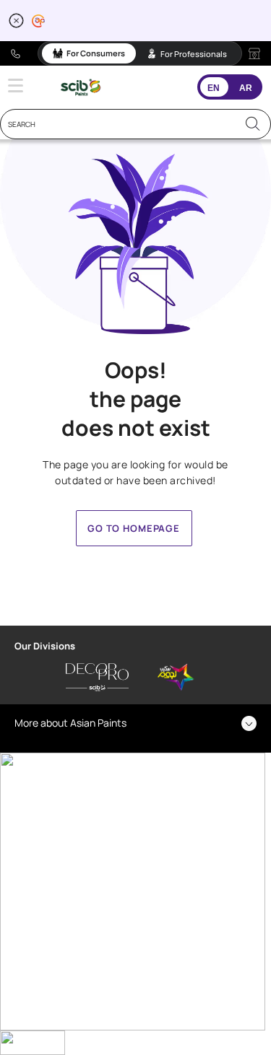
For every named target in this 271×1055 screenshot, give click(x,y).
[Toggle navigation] (15, 85)
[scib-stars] (176, 677)
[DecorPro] (97, 677)
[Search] (252, 124)
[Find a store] (254, 53)
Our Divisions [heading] (44, 645)
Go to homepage (133, 528)
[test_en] (80, 87)
